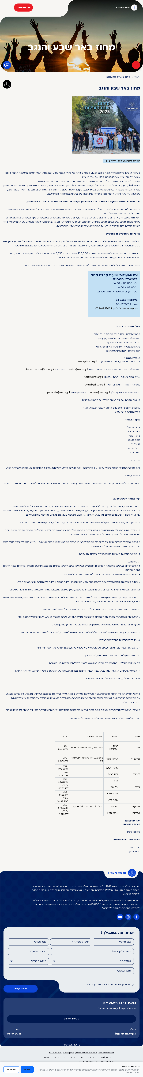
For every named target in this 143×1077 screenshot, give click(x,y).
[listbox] (92, 961)
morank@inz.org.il (99, 392)
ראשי (137, 77)
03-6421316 (14, 1034)
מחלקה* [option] (125, 961)
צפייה (27, 1069)
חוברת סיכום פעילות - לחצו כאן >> (121, 161)
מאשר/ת (11, 1069)
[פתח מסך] (7, 84)
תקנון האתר (68, 1053)
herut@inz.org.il (93, 377)
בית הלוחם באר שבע (105, 1062)
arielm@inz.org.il (78, 369)
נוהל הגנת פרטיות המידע (86, 1053)
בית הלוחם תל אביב (87, 1057)
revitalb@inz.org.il (94, 385)
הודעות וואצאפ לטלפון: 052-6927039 (116, 308)
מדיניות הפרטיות (71, 1045)
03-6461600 (71, 1019)
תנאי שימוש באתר (106, 1053)
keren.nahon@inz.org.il (40, 369)
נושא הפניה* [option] (38, 961)
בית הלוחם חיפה (70, 1057)
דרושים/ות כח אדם (106, 1057)
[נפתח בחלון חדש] (106, 125)
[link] (87, 362)
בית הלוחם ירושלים (52, 1057)
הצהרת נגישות (55, 1053)
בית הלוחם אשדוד (86, 1062)
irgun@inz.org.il (125, 1034)
